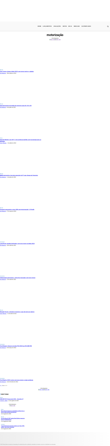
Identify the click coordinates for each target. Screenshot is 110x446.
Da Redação (3, 73)
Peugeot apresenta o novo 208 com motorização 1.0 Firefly (17, 209)
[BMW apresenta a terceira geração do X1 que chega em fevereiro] (22, 159)
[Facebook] (43, 442)
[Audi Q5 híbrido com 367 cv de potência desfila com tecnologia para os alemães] (22, 123)
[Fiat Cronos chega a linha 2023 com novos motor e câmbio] (22, 55)
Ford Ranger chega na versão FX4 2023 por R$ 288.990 (16, 346)
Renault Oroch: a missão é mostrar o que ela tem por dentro (17, 312)
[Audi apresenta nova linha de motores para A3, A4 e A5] (22, 89)
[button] (108, 26)
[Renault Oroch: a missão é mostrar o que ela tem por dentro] (22, 295)
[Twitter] (25, 442)
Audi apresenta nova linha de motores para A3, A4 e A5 (16, 105)
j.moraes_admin (3, 400)
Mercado (1, 69)
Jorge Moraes (3, 143)
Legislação (3, 424)
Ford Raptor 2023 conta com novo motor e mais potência (16, 380)
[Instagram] (8, 442)
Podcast (1, 397)
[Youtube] (17, 442)
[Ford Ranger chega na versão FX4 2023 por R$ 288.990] (22, 329)
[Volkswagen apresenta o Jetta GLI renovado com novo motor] (22, 261)
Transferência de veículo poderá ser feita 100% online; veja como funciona (12, 426)
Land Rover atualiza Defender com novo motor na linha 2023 (17, 243)
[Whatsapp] (33, 442)
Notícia (1, 137)
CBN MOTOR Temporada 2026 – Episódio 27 (11, 399)
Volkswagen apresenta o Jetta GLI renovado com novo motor (17, 277)
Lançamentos (2, 241)
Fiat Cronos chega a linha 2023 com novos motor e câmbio (17, 71)
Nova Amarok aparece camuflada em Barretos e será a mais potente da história (13, 411)
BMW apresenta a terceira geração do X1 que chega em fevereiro (19, 175)
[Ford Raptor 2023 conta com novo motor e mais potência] (22, 363)
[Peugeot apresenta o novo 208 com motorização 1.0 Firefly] (22, 193)
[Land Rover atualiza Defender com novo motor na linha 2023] (22, 227)
